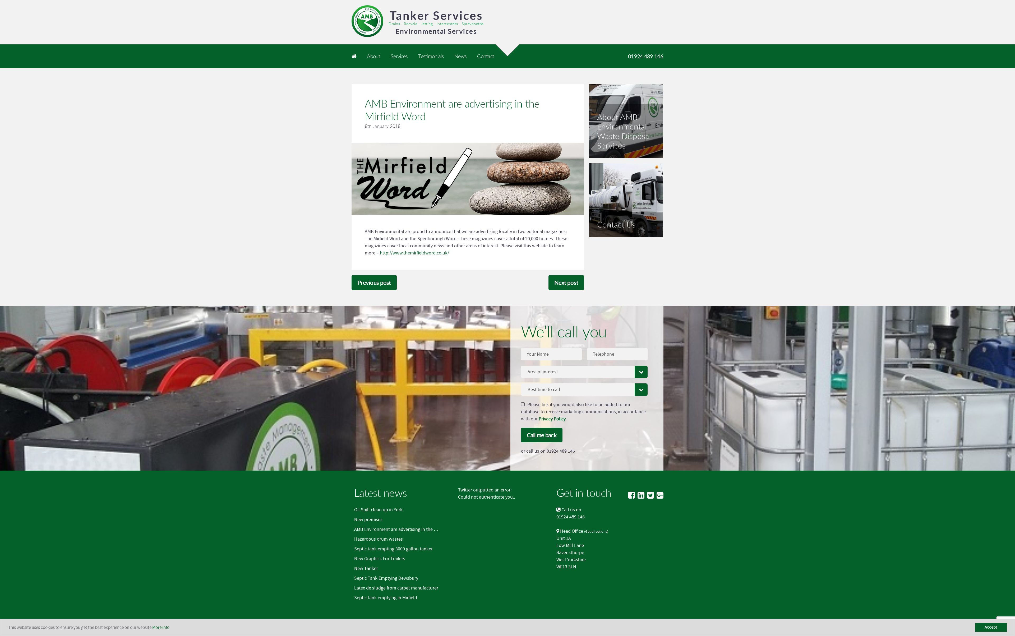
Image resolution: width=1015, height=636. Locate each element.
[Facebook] (631, 495)
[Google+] (660, 495)
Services (399, 56)
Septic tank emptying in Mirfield (385, 598)
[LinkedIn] (641, 495)
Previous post (374, 282)
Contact (485, 56)
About (373, 56)
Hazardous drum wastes (378, 539)
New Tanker (366, 568)
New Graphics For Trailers (379, 559)
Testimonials (431, 56)
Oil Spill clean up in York (378, 510)
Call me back (542, 435)
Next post (566, 282)
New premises (368, 520)
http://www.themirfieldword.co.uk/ (414, 253)
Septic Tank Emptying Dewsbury (386, 578)
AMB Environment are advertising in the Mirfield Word (407, 529)
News (460, 56)
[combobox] (584, 372)
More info (160, 627)
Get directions (596, 531)
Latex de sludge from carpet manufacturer (396, 588)
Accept (991, 627)
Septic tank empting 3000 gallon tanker (393, 549)
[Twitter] (650, 495)
